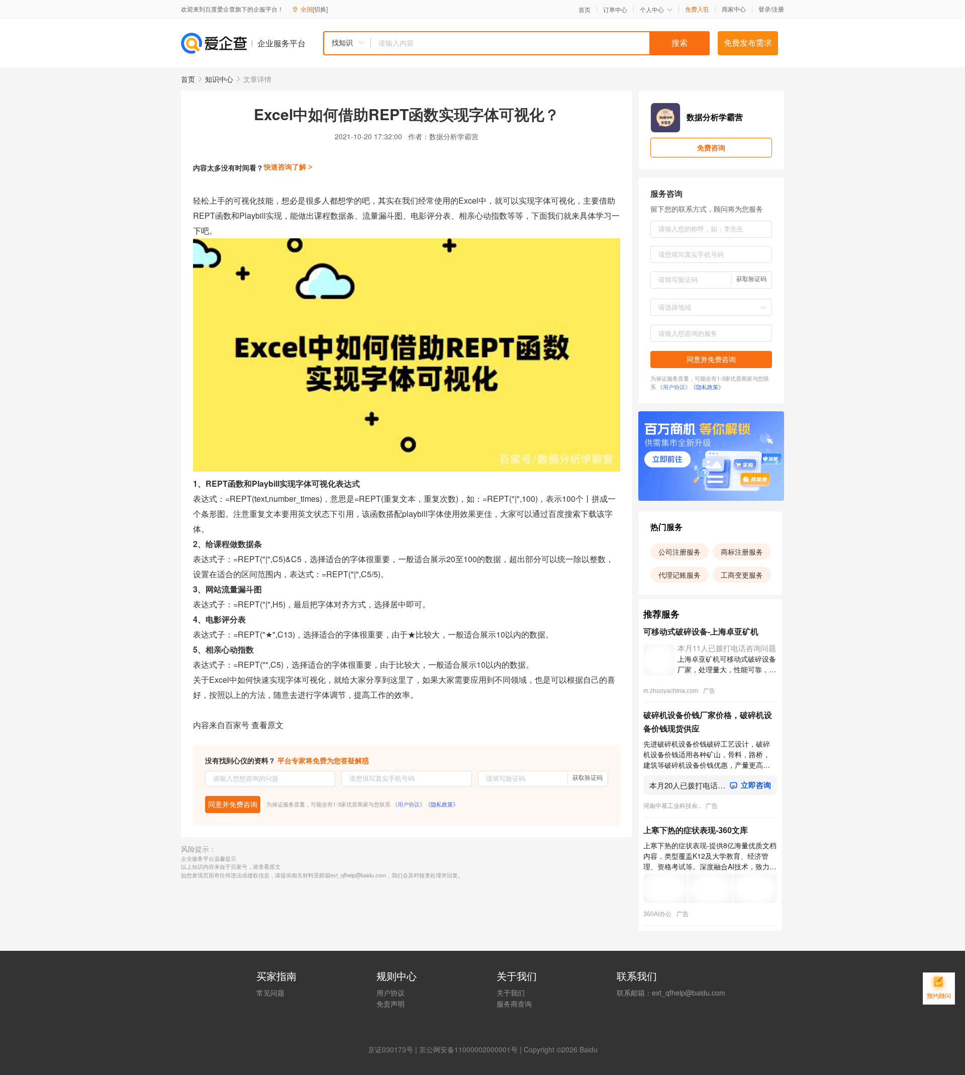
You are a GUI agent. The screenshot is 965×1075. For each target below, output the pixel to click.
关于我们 (511, 993)
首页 (584, 10)
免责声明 (390, 1004)
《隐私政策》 (441, 804)
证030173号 (394, 1049)
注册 (778, 9)
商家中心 (734, 9)
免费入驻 (697, 9)
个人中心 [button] (652, 9)
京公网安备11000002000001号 (468, 1049)
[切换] (320, 9)
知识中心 (219, 78)
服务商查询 (514, 1004)
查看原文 (267, 725)
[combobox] (516, 43)
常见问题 (270, 993)
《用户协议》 (408, 804)
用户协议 (390, 993)
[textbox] (540, 43)
